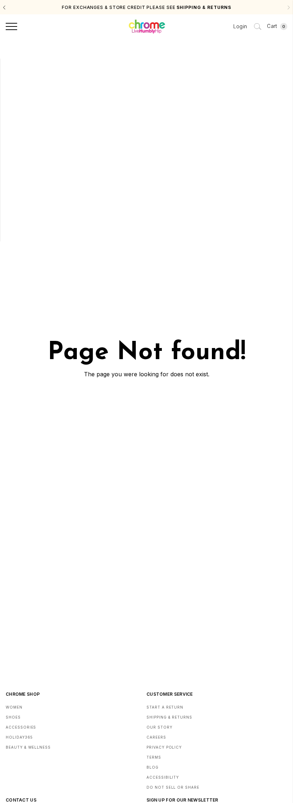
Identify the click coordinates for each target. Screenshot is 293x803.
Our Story (159, 727)
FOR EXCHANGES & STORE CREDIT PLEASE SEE (146, 7)
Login (240, 26)
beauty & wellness (28, 747)
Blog (152, 767)
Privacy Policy (164, 747)
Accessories (21, 727)
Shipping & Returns (169, 717)
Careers (156, 737)
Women (14, 707)
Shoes (13, 717)
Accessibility (162, 777)
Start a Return (164, 707)
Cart (276, 26)
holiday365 (19, 737)
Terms (153, 757)
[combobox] (258, 26)
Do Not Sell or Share (172, 787)
